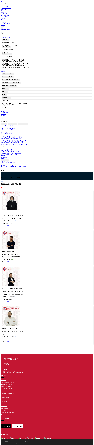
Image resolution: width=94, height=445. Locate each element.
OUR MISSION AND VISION (9, 45)
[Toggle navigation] (2, 33)
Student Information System (7, 382)
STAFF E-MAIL (6, 100)
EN (2, 26)
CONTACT (3, 111)
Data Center (3, 403)
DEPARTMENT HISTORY (8, 44)
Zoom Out (4, 187)
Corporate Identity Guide (6, 384)
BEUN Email (4, 406)
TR (1, 28)
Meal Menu (3, 380)
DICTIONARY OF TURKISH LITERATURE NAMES (15, 103)
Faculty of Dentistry (5, 410)
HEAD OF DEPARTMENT (8, 49)
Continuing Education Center (7, 388)
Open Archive (4, 401)
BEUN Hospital (4, 408)
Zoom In (13, 187)
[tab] (4, 124)
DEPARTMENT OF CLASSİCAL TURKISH (13, 59)
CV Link (7, 225)
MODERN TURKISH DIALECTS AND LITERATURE (15, 67)
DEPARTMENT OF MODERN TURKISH (12, 62)
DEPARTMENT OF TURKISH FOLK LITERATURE (15, 63)
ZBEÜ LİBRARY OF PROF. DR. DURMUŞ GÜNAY (15, 106)
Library (2, 414)
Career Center (4, 391)
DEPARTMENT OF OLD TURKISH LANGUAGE (14, 64)
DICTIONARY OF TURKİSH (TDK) (11, 102)
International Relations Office (7, 393)
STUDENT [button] (3, 71)
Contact (41, 443)
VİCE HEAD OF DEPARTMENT (10, 51)
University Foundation (6, 386)
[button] (5, 40)
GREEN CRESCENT (7, 107)
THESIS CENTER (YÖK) (8, 104)
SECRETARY (5, 52)
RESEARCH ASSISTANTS (8, 58)
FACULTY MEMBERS (7, 56)
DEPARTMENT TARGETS (8, 42)
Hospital (36, 443)
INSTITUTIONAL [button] (5, 37)
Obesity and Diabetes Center (7, 412)
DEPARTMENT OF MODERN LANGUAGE (13, 65)
